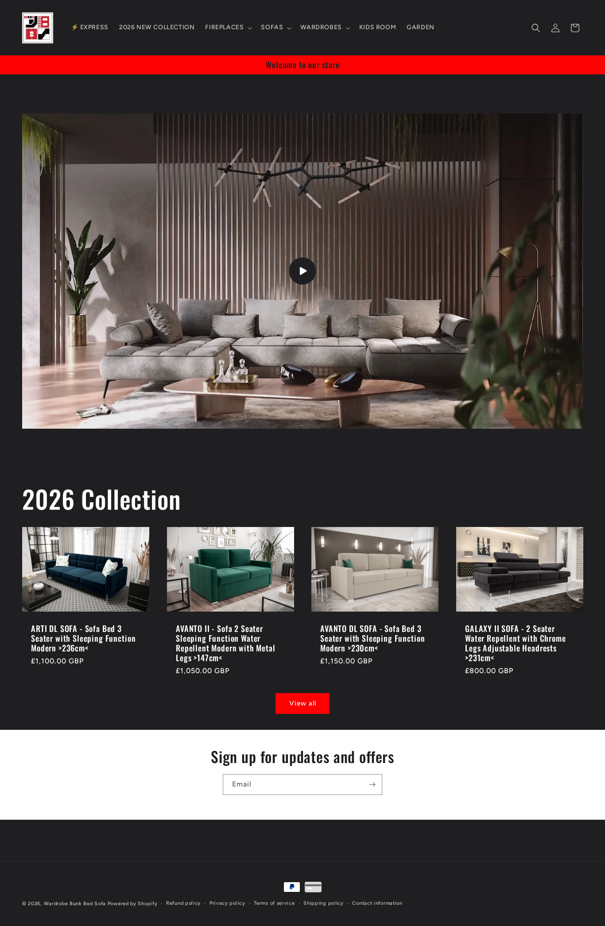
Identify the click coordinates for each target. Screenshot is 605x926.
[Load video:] (302, 271)
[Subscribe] (372, 784)
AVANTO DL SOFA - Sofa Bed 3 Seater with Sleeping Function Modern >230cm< (372, 638)
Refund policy (183, 903)
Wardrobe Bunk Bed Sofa (75, 904)
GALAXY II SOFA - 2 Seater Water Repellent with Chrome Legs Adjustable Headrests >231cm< (515, 643)
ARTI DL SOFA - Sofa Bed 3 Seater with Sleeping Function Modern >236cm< (83, 638)
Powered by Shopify (133, 904)
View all (302, 703)
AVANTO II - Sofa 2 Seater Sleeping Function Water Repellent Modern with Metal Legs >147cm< (225, 643)
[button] (228, 27)
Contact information (377, 903)
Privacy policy (227, 903)
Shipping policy (323, 903)
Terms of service (274, 903)
